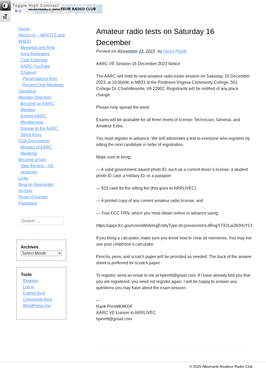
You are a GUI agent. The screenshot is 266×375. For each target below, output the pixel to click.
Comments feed (37, 299)
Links (23, 178)
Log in (28, 287)
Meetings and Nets (38, 47)
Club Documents (33, 141)
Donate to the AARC (39, 128)
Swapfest (27, 91)
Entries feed (34, 293)
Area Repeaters (35, 54)
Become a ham (32, 159)
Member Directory (34, 97)
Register (30, 281)
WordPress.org (36, 305)
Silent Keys (31, 135)
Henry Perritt (174, 51)
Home (24, 29)
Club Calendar (34, 60)
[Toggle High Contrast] (5, 5)
